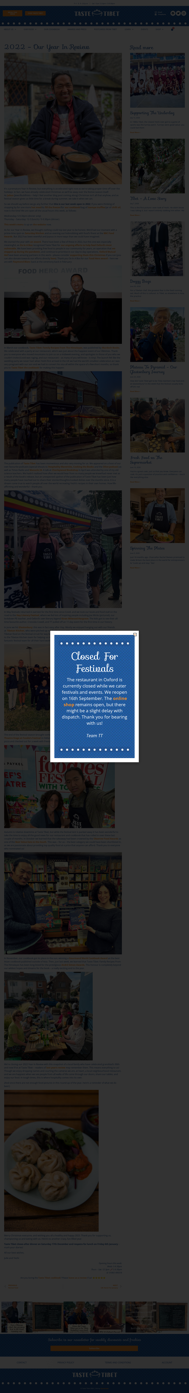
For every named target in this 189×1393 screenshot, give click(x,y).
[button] (135, 635)
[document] (94, 696)
